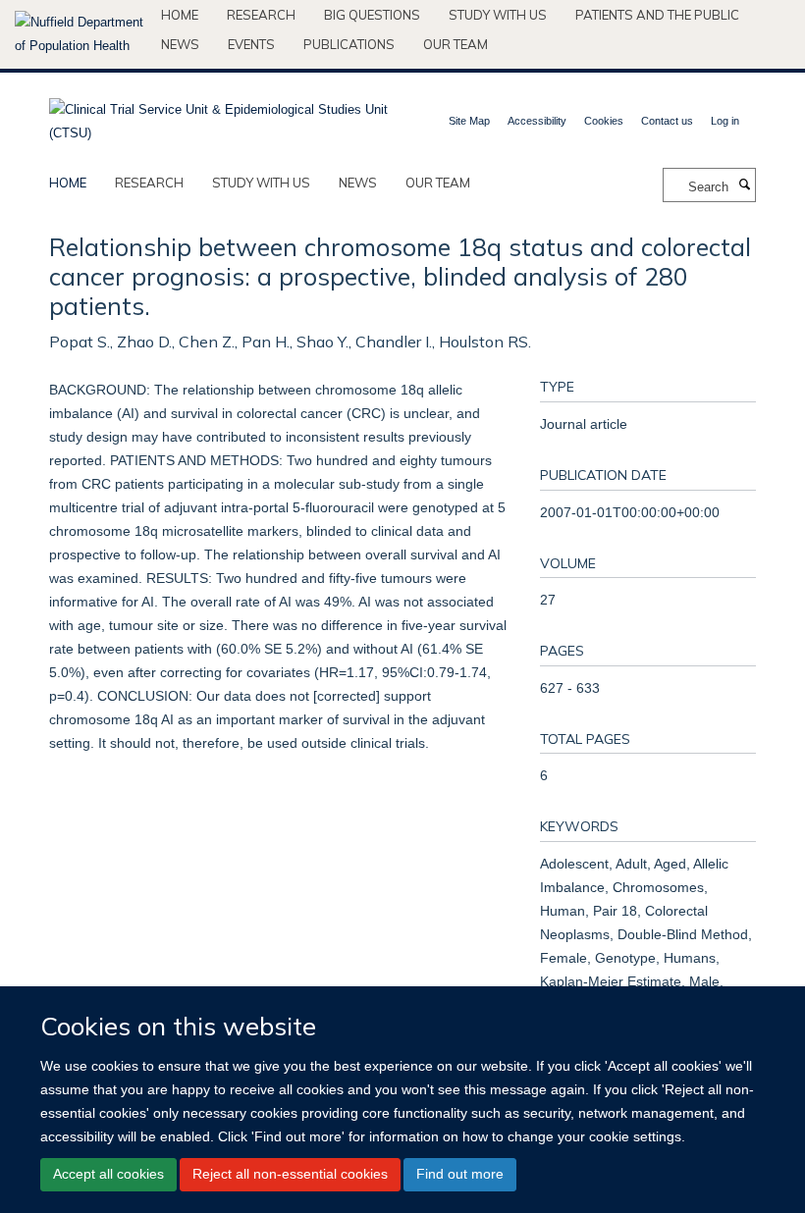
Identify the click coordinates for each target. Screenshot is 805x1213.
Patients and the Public (657, 15)
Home (179, 15)
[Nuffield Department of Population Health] (80, 34)
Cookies (603, 121)
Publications (349, 44)
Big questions (372, 15)
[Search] (744, 185)
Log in (725, 121)
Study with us (498, 15)
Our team (455, 44)
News (180, 44)
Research (261, 15)
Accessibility (537, 121)
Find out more (460, 1174)
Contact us (667, 121)
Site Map (469, 121)
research (149, 182)
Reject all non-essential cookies (290, 1174)
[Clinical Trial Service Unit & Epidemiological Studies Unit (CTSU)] (218, 115)
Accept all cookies (108, 1174)
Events (251, 44)
